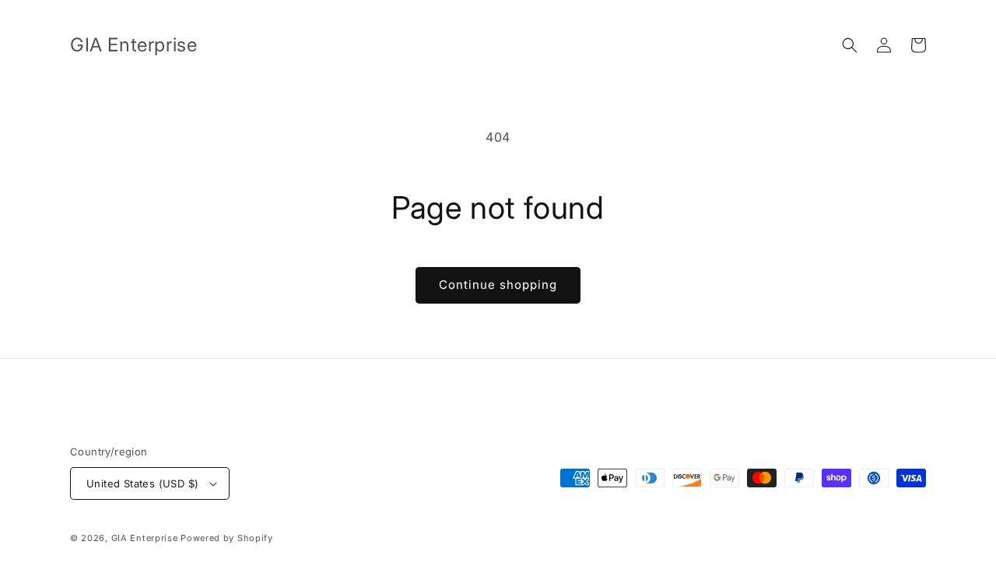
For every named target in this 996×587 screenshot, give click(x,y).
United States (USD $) (142, 483)
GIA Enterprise (144, 538)
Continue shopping (498, 284)
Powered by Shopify (227, 538)
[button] (850, 45)
